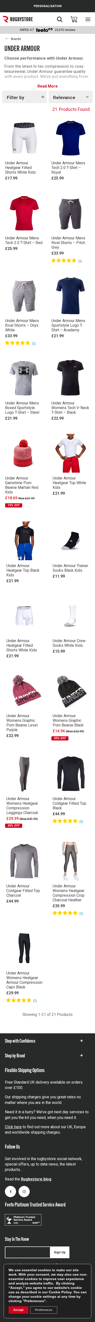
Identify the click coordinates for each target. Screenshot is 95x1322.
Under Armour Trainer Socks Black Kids (70, 568)
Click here (13, 1127)
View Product (24, 185)
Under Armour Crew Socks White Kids (69, 643)
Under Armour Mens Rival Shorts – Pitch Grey (68, 243)
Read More (48, 86)
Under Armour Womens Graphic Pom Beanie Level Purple (22, 722)
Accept (18, 1310)
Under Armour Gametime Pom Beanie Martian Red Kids (21, 485)
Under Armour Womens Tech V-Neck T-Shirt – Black (70, 408)
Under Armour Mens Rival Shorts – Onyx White (22, 325)
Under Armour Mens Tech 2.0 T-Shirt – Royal (68, 168)
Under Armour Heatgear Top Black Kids (22, 570)
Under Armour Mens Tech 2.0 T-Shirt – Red (23, 240)
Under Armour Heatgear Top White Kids (69, 483)
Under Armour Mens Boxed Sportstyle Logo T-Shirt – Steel (22, 408)
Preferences (43, 1310)
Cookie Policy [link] (60, 1292)
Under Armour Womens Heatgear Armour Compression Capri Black (24, 980)
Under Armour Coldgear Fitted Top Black (69, 803)
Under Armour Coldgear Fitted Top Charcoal (23, 891)
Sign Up (60, 1252)
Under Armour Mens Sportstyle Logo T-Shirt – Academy (68, 325)
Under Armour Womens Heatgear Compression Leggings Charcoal (22, 805)
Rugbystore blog (36, 1179)
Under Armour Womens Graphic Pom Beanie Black (68, 720)
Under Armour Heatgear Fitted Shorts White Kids (20, 168)
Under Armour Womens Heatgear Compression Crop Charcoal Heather (69, 893)
